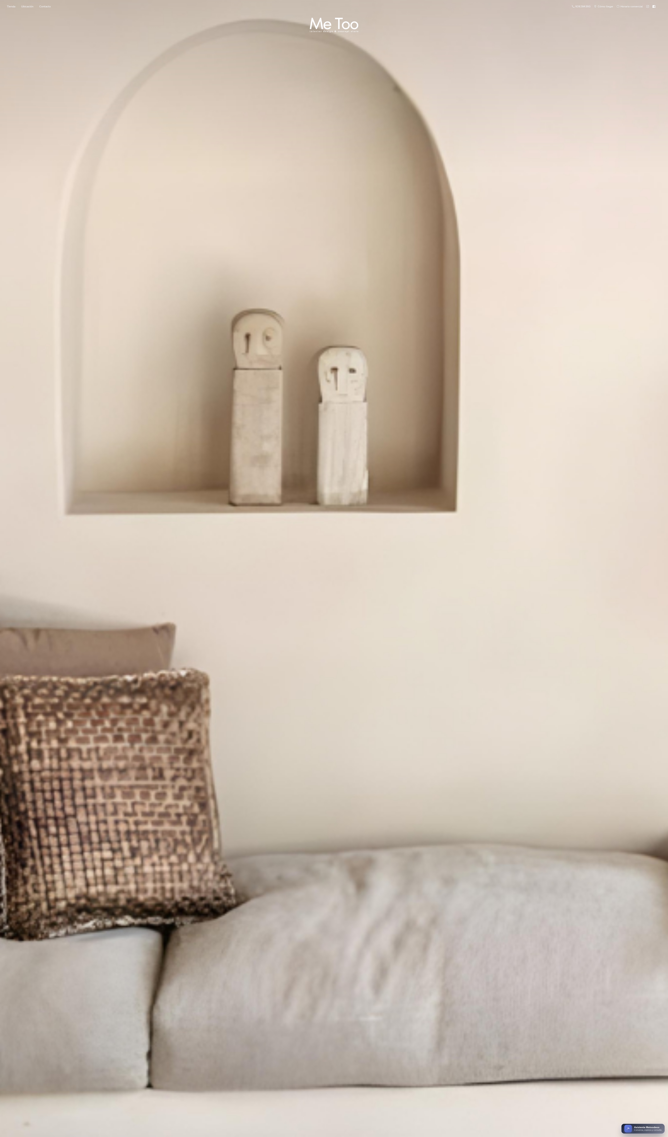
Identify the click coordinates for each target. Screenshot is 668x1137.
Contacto (45, 6)
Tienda (11, 6)
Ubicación (27, 6)
